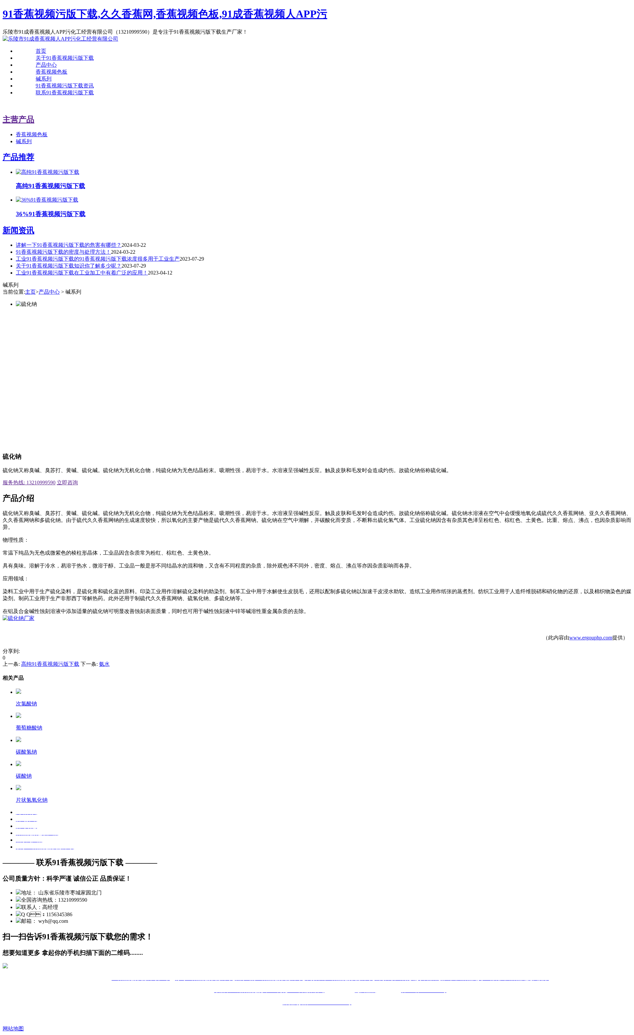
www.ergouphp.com (590, 637)
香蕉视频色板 (51, 72)
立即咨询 (67, 482)
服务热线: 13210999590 (29, 482)
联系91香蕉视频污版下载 (65, 92)
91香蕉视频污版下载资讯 (65, 85)
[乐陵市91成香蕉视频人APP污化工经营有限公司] (60, 39)
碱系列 (44, 78)
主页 (30, 292)
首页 (41, 51)
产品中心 (46, 65)
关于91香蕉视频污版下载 (65, 58)
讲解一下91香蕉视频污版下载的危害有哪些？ (69, 245)
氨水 (104, 664)
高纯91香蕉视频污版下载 (50, 664)
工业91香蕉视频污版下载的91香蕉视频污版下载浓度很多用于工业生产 (98, 259)
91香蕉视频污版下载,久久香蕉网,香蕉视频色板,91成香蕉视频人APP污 (165, 14)
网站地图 (13, 1028)
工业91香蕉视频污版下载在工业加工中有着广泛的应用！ (82, 272)
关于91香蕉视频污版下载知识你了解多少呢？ (69, 266)
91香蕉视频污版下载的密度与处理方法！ (63, 252)
